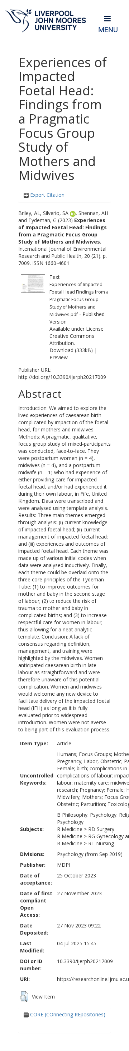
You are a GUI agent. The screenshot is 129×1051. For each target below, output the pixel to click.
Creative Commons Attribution (71, 339)
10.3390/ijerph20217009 (85, 961)
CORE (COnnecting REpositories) (67, 1014)
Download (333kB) (71, 350)
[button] (24, 996)
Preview (58, 357)
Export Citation (46, 194)
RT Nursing (101, 843)
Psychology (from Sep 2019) (90, 854)
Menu (108, 30)
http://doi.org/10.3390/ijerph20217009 (62, 377)
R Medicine (69, 829)
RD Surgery (101, 829)
